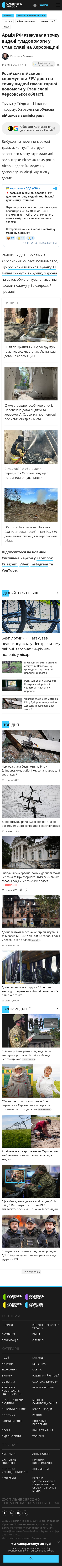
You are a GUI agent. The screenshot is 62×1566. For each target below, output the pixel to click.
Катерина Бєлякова (21, 56)
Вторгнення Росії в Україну (31, 15)
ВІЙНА (36, 1334)
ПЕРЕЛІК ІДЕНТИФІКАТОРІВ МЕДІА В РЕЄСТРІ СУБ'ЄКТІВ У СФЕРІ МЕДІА (44, 1484)
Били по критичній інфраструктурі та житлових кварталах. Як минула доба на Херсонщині (30, 351)
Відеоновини (11, 1436)
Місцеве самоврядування (44, 1401)
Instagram (39, 564)
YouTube (9, 570)
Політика (8, 1415)
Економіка (9, 1369)
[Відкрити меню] (59, 5)
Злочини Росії (48, 21)
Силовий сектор (14, 1409)
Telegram (10, 564)
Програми (9, 1478)
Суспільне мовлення (9, 1461)
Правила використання (42, 1461)
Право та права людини (13, 1401)
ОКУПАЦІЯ (8, 1334)
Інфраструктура (43, 1387)
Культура (39, 1363)
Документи (40, 1469)
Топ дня (8, 21)
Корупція (38, 1357)
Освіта (37, 1369)
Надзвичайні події (45, 1375)
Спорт (6, 1430)
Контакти (9, 1453)
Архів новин (41, 1453)
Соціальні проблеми (39, 1422)
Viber (24, 564)
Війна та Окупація (26, 21)
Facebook (45, 558)
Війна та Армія (42, 1430)
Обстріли (8, 15)
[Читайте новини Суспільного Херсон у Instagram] (11, 1513)
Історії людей (42, 1409)
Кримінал (9, 1363)
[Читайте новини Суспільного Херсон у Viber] (25, 1513)
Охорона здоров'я (45, 1381)
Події (6, 27)
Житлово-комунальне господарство (12, 1390)
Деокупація (10, 1340)
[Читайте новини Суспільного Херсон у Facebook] (4, 1513)
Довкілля (8, 1381)
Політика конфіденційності (15, 1470)
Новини (7, 1325)
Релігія (37, 1415)
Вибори (7, 1375)
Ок (31, 1558)
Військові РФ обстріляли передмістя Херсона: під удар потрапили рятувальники (26, 473)
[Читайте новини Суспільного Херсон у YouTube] (18, 1513)
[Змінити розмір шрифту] (58, 65)
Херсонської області (22, 94)
